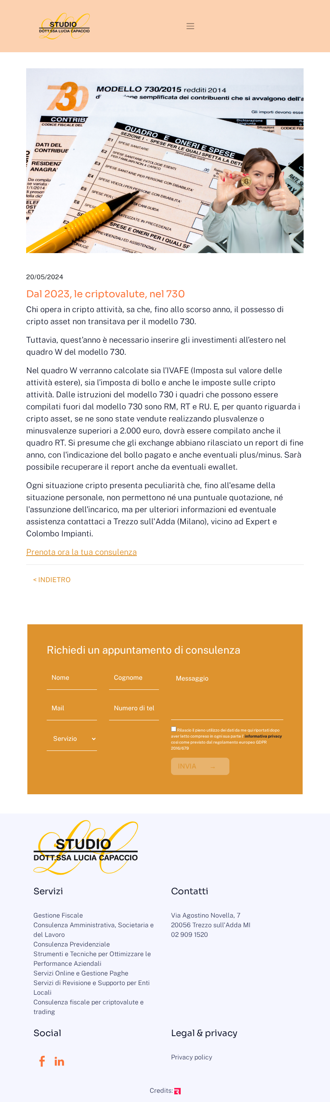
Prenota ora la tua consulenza (81, 552)
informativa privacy (263, 736)
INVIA (187, 766)
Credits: (162, 1090)
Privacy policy (191, 1057)
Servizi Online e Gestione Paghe (80, 973)
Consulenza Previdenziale (71, 944)
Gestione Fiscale (58, 915)
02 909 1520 (189, 934)
